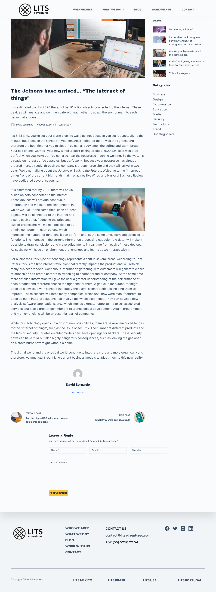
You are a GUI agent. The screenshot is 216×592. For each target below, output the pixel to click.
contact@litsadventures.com (128, 535)
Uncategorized (163, 134)
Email (95, 450)
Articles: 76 (77, 392)
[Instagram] (183, 528)
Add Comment (60, 462)
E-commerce (162, 104)
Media (157, 114)
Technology (64, 125)
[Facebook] (167, 528)
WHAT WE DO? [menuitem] (112, 9)
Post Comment (58, 492)
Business (159, 94)
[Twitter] (175, 528)
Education (160, 109)
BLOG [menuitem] (137, 9)
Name (55, 450)
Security (159, 119)
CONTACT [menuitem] (188, 9)
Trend (157, 129)
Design (158, 99)
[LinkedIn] (190, 528)
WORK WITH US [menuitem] (161, 9)
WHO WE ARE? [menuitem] (82, 9)
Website (136, 450)
